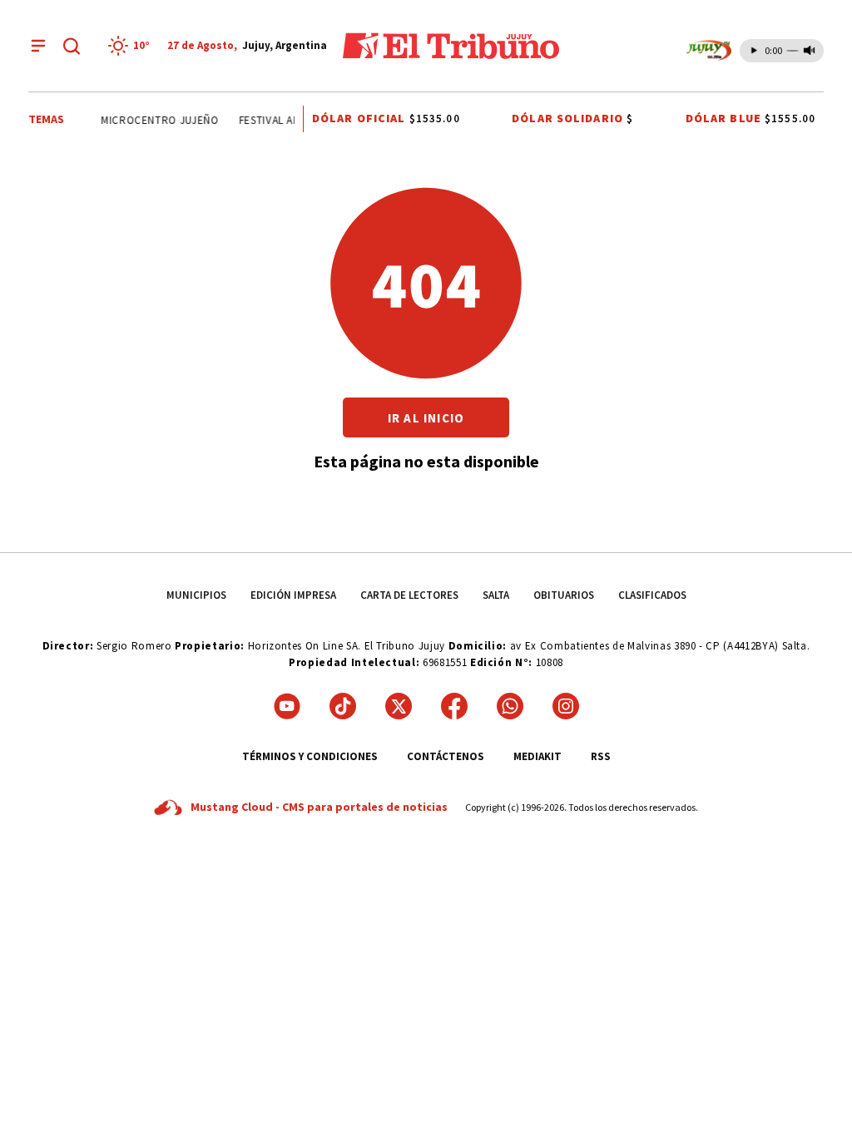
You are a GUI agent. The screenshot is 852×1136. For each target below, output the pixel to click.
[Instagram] (565, 706)
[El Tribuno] (451, 45)
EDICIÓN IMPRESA (293, 595)
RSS (601, 756)
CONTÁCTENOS (445, 756)
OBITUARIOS (563, 595)
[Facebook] (454, 706)
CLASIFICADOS (652, 595)
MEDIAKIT (537, 756)
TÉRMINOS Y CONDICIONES (310, 756)
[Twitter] (398, 706)
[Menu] (38, 46)
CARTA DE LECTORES (409, 595)
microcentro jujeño (157, 120)
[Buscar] (72, 46)
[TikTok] (342, 706)
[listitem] (131, 46)
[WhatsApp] (510, 706)
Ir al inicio (426, 418)
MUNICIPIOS (196, 595)
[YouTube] (287, 706)
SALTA (496, 595)
